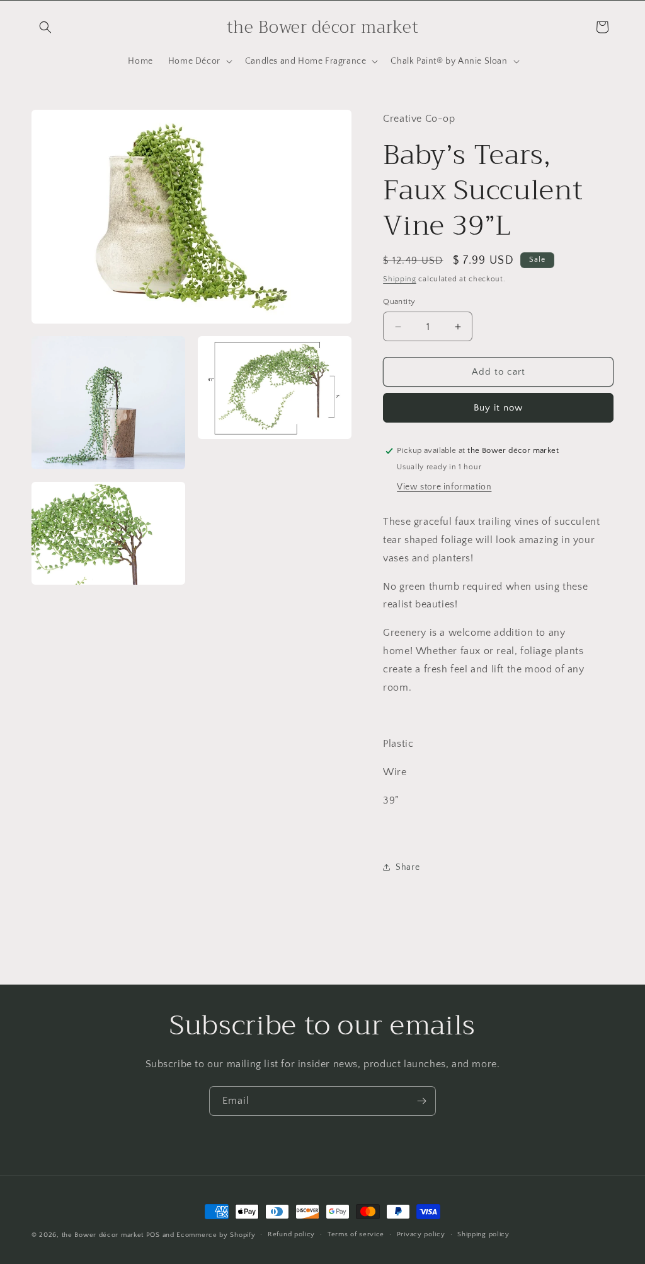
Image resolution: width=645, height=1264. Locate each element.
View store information (444, 487)
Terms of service (356, 1234)
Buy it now (498, 407)
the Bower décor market (103, 1235)
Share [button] (408, 867)
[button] (45, 27)
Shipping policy (483, 1234)
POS (153, 1235)
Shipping (399, 279)
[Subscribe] (421, 1101)
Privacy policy (421, 1234)
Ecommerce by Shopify (215, 1235)
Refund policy (291, 1234)
